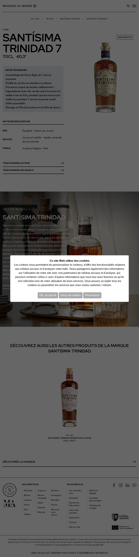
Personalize (92, 295)
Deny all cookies (71, 295)
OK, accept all (47, 295)
